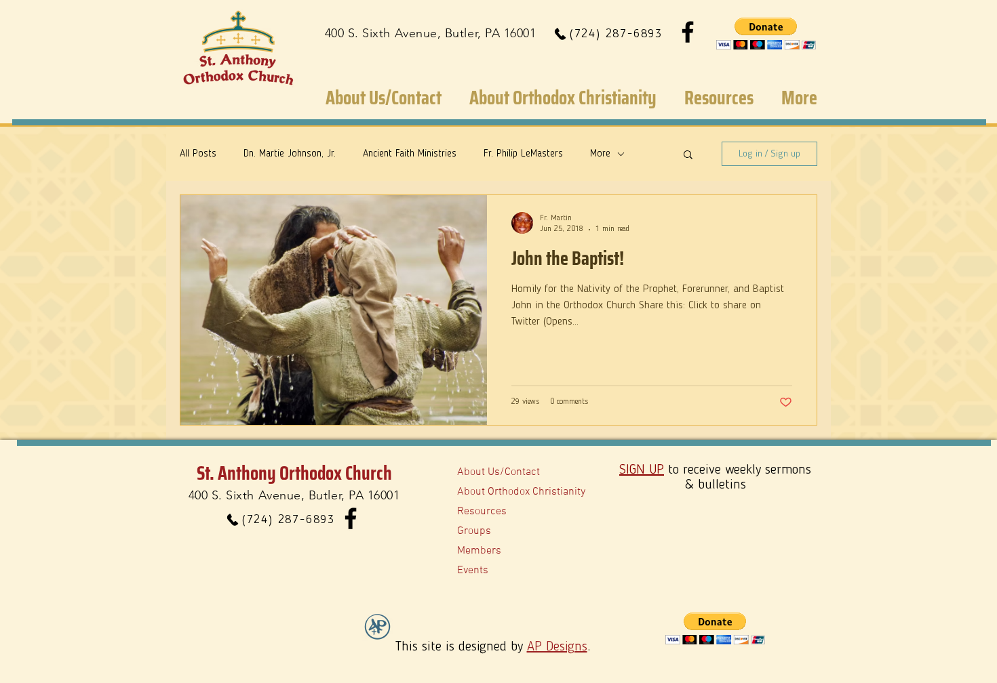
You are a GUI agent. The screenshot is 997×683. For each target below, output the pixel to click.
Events (472, 570)
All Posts (198, 154)
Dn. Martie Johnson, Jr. (289, 154)
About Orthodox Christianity (521, 492)
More (600, 154)
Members (479, 551)
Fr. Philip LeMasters (523, 154)
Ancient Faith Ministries (409, 154)
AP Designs (557, 647)
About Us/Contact (498, 472)
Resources (482, 511)
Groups (474, 531)
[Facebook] (687, 32)
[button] (766, 33)
